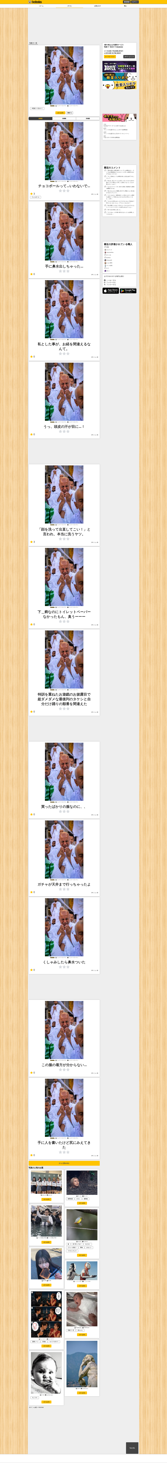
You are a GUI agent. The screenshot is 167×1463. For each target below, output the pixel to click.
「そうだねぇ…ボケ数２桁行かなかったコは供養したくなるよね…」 (120, 213)
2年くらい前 (94, 194)
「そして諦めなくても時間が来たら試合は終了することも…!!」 (120, 177)
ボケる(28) (82, 1203)
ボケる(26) (46, 1242)
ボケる (69, 6)
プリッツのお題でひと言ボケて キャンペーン (116, 132)
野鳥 (81, 1247)
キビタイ (87, 1244)
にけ (108, 268)
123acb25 (109, 260)
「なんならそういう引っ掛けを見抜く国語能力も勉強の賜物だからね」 (120, 187)
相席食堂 (70, 1198)
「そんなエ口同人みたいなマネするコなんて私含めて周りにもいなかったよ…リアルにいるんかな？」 (120, 202)
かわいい (88, 1247)
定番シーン (35, 1341)
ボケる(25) (46, 1285)
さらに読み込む (64, 1163)
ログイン (135, 2)
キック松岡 (109, 265)
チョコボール (35, 197)
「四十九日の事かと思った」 (114, 209)
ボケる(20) (82, 1334)
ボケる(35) (46, 1199)
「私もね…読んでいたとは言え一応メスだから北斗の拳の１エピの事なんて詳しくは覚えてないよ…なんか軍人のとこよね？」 (120, 182)
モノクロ (34, 1397)
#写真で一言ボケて (37, 108)
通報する (69, 112)
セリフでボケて (54, 1341)
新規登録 (127, 2)
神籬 (108, 247)
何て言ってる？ (77, 1244)
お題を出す (97, 6)
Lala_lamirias (110, 252)
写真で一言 (71, 1330)
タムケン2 (109, 249)
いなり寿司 (109, 263)
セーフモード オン (110, 56)
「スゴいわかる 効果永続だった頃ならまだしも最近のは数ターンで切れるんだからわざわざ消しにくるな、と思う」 (120, 196)
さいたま (109, 255)
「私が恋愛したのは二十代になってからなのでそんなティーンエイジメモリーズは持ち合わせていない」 (120, 206)
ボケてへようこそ (129, 56)
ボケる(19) (46, 1402)
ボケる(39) (60, 113)
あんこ (108, 270)
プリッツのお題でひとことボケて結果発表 (115, 129)
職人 (125, 6)
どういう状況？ (72, 1247)
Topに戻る (132, 1448)
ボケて (30, 1407)
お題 (35, 1407)
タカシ (78, 1198)
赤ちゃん (80, 1330)
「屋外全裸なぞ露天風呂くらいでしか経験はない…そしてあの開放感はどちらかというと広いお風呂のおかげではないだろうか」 (120, 172)
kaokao (109, 257)
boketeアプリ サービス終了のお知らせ (115, 125)
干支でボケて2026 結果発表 (112, 136)
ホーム (41, 6)
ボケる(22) (46, 1346)
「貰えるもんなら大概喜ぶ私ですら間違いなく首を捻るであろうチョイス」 (120, 191)
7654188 (41, 1407)
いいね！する (111, 280)
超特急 (86, 1198)
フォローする (110, 282)
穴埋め (44, 1341)
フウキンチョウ (72, 1251)
